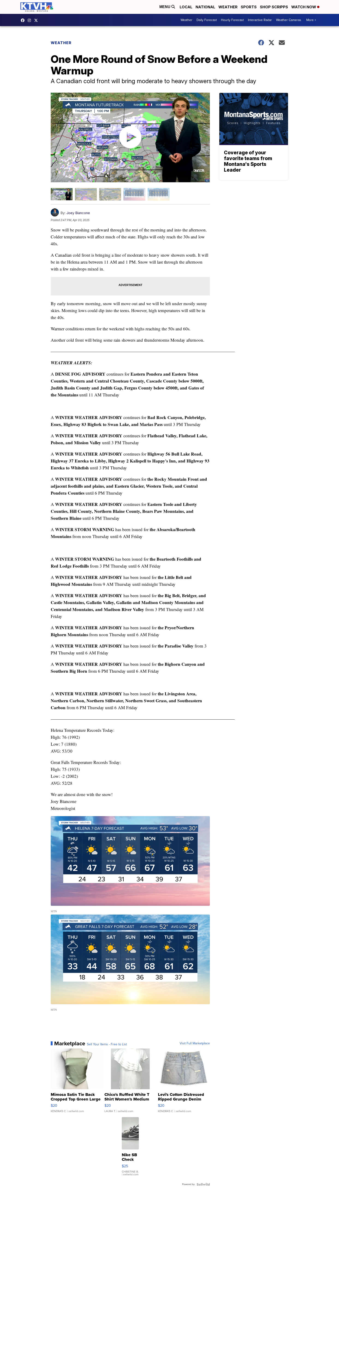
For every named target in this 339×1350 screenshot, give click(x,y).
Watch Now (304, 7)
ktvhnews (30, 20)
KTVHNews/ (24, 20)
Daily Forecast (206, 20)
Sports (249, 7)
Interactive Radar (260, 20)
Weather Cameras (288, 20)
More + (311, 20)
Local (186, 7)
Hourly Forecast (232, 20)
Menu (165, 7)
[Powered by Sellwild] (203, 1184)
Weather (228, 7)
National (205, 7)
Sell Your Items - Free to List (107, 1044)
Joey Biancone (78, 213)
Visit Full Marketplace (195, 1043)
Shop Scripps (274, 7)
